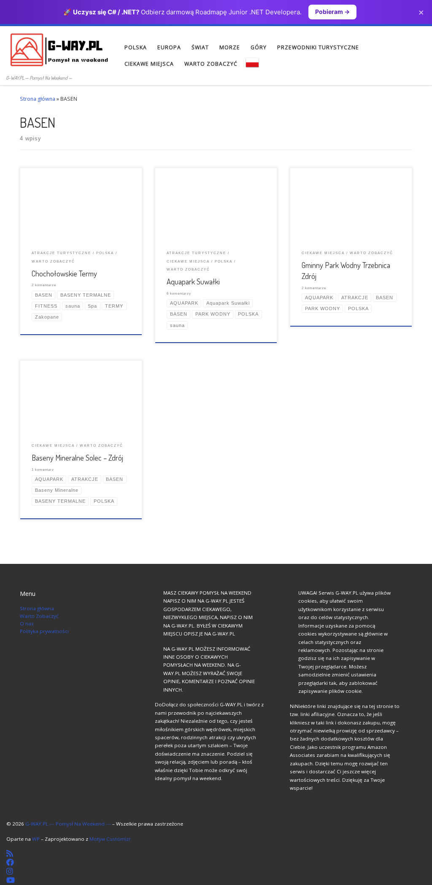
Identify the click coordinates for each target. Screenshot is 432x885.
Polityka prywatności (44, 631)
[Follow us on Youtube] (10, 880)
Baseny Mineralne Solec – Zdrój (77, 457)
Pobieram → (332, 11)
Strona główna (37, 98)
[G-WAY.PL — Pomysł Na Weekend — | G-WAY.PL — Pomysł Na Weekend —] (59, 49)
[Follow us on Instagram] (9, 871)
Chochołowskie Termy (64, 273)
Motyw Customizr (110, 839)
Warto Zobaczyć (39, 616)
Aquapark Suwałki (193, 281)
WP (36, 839)
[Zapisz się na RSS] (9, 853)
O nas (27, 623)
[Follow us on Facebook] (10, 862)
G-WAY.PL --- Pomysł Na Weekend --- (68, 824)
